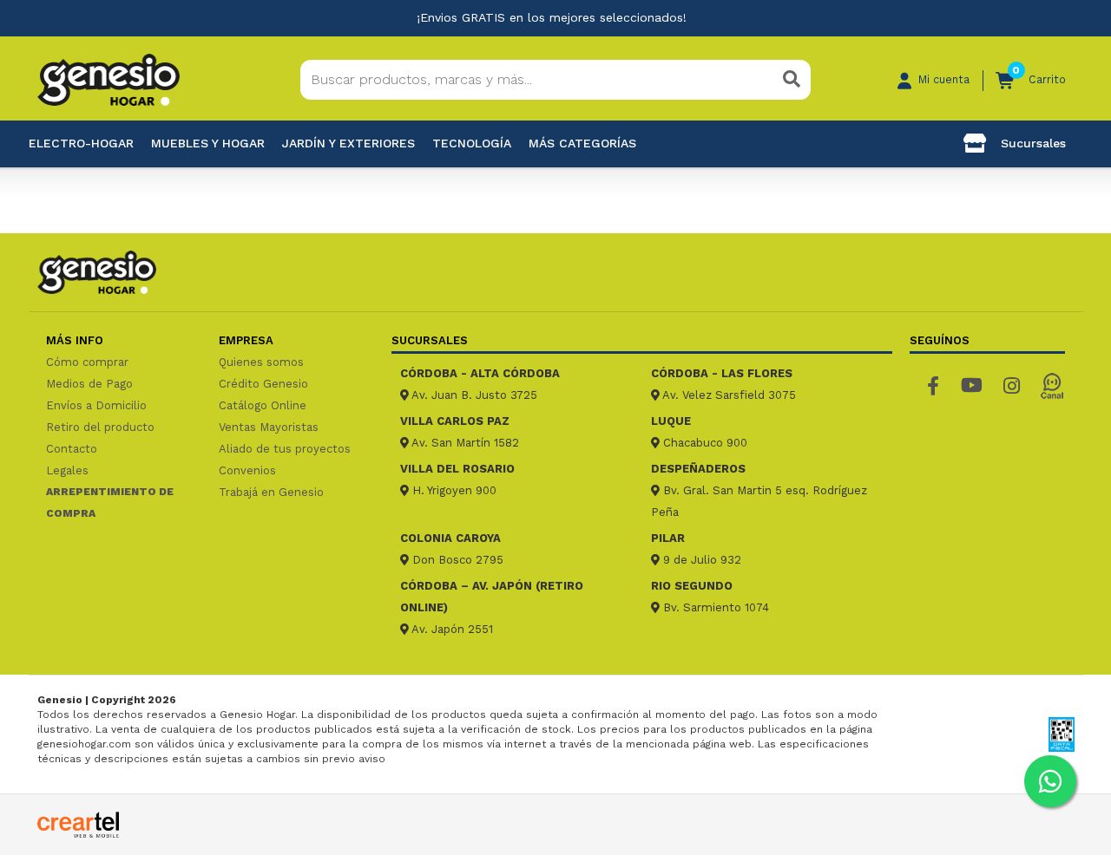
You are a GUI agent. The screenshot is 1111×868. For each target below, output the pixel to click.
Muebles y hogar (208, 143)
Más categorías (582, 143)
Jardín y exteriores (348, 143)
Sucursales (1031, 143)
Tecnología (471, 143)
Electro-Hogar (81, 143)
